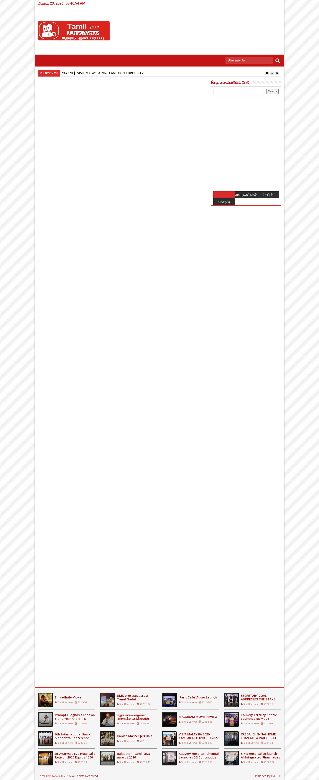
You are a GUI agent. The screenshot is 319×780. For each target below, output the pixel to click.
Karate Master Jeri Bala (135, 736)
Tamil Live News (49, 776)
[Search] (277, 60)
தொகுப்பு (224, 201)
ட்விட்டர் (268, 195)
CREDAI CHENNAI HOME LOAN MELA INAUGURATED (261, 736)
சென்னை (62, 586)
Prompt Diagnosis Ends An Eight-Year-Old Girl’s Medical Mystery (75, 718)
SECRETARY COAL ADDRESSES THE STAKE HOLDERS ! (258, 699)
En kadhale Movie (68, 697)
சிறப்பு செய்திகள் (246, 195)
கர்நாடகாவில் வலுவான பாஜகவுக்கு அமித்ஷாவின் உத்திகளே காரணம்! (133, 718)
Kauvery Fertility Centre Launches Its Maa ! (259, 717)
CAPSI (155, 665)
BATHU (276, 776)
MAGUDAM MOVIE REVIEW (198, 717)
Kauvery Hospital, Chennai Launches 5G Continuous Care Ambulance (199, 757)
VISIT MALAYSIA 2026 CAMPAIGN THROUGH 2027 (113, 73)
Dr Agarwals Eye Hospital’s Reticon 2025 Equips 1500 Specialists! (75, 757)
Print (176, 116)
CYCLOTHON (50, 665)
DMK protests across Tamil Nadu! (132, 697)
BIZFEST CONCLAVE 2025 (114, 665)
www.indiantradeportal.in (184, 515)
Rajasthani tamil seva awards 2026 (133, 755)
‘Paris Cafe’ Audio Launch (198, 697)
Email (191, 116)
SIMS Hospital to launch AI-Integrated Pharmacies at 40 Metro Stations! (260, 757)
